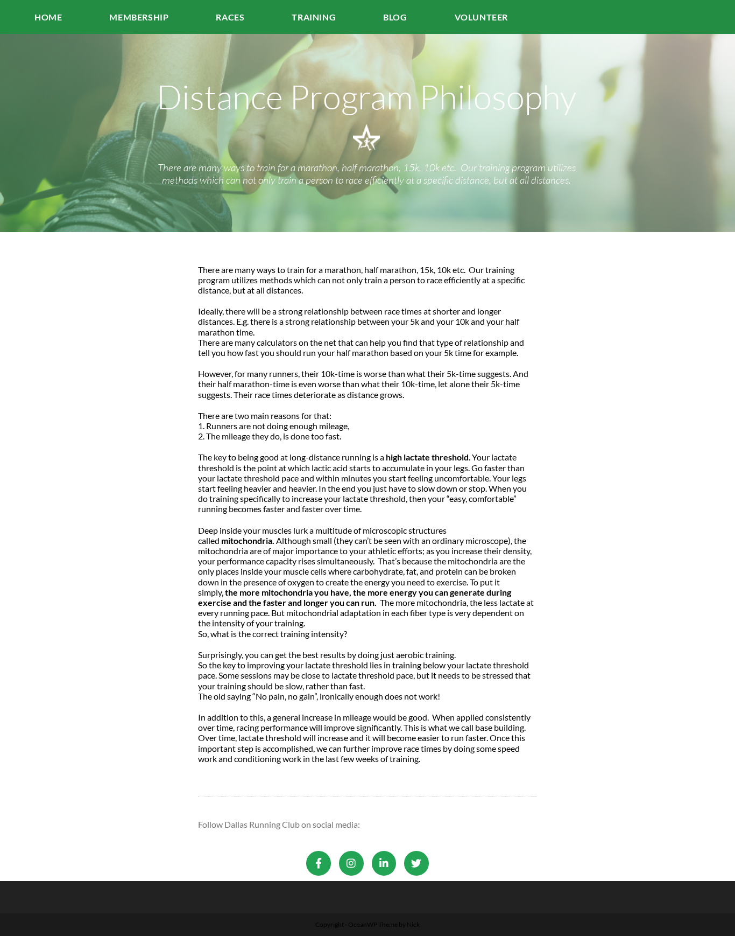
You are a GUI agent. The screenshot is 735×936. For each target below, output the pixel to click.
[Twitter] (416, 863)
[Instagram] (351, 863)
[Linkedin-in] (384, 863)
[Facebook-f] (318, 863)
